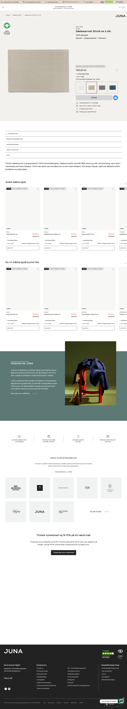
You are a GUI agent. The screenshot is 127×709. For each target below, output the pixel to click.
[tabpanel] (63, 166)
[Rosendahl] (63, 487)
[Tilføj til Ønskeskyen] (115, 97)
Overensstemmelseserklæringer (46, 685)
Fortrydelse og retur (73, 671)
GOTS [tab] (8, 155)
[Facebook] (5, 689)
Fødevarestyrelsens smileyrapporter (78, 685)
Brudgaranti (71, 680)
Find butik (70, 683)
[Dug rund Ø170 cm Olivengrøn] (107, 233)
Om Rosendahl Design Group (110, 668)
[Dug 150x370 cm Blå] (29, 233)
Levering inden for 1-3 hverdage (11, 2)
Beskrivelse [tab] (13, 134)
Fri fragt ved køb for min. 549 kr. (33, 2)
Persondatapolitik (72, 677)
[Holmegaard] (87, 487)
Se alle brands (96, 512)
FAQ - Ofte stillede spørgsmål (76, 668)
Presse (104, 674)
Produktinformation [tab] (14, 139)
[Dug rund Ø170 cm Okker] (112, 233)
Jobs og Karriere (107, 671)
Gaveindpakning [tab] (12, 144)
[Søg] (120, 7)
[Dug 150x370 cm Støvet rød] (33, 233)
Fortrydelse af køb (42, 671)
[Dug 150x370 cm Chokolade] (24, 233)
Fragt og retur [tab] (12, 150)
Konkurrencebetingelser (44, 683)
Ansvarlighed (105, 677)
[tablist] (63, 144)
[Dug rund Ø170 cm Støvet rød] (103, 233)
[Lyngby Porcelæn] (111, 487)
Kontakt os (40, 668)
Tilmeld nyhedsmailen (43, 688)
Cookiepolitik (41, 680)
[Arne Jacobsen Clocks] (63, 511)
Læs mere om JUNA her (20, 394)
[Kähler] (39, 487)
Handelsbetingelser (73, 674)
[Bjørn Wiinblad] (15, 511)
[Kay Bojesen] (15, 487)
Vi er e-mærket (89, 2)
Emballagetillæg (41, 677)
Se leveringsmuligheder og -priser (88, 79)
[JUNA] (39, 511)
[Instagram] (9, 689)
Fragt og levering (42, 674)
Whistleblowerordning (108, 680)
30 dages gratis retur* (53, 2)
